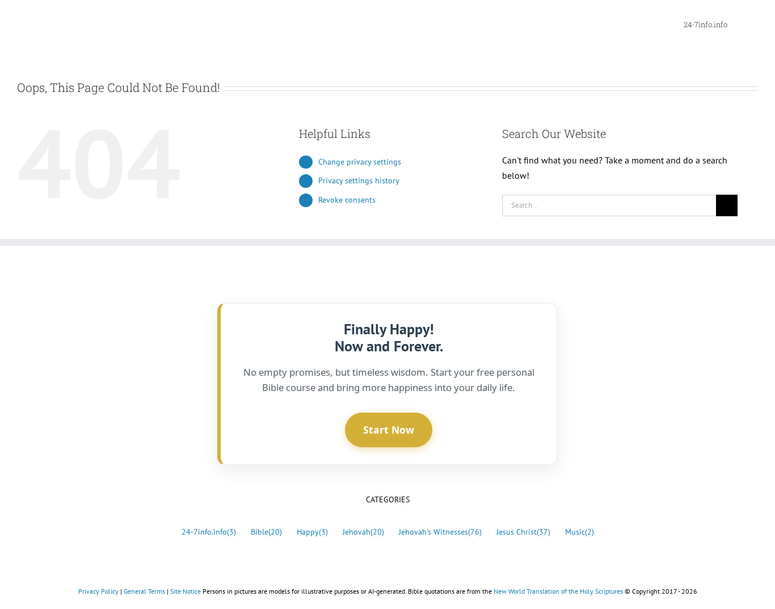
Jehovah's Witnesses (440, 531)
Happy (312, 531)
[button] (742, 24)
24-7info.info (209, 531)
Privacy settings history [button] (358, 180)
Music (579, 531)
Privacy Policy (98, 591)
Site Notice (185, 591)
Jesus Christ (523, 531)
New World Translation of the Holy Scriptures (558, 591)
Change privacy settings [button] (359, 162)
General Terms (144, 591)
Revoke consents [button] (347, 200)
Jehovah (363, 531)
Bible (266, 531)
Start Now (388, 429)
